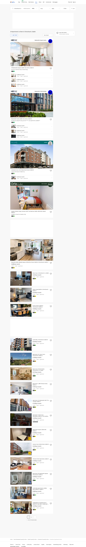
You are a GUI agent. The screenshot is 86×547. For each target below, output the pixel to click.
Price (42, 8)
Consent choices (36, 544)
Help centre (72, 544)
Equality (42, 544)
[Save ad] (51, 68)
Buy (19, 2)
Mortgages (55, 2)
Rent (36, 2)
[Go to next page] (34, 517)
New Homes (31, 2)
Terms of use (17, 544)
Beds (53, 8)
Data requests (48, 544)
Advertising (65, 544)
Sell (43, 2)
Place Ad (70, 2)
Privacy (23, 544)
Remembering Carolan (57, 544)
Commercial (48, 2)
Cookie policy (29, 544)
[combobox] (24, 8)
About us (11, 544)
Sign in (74, 2)
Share (40, 2)
